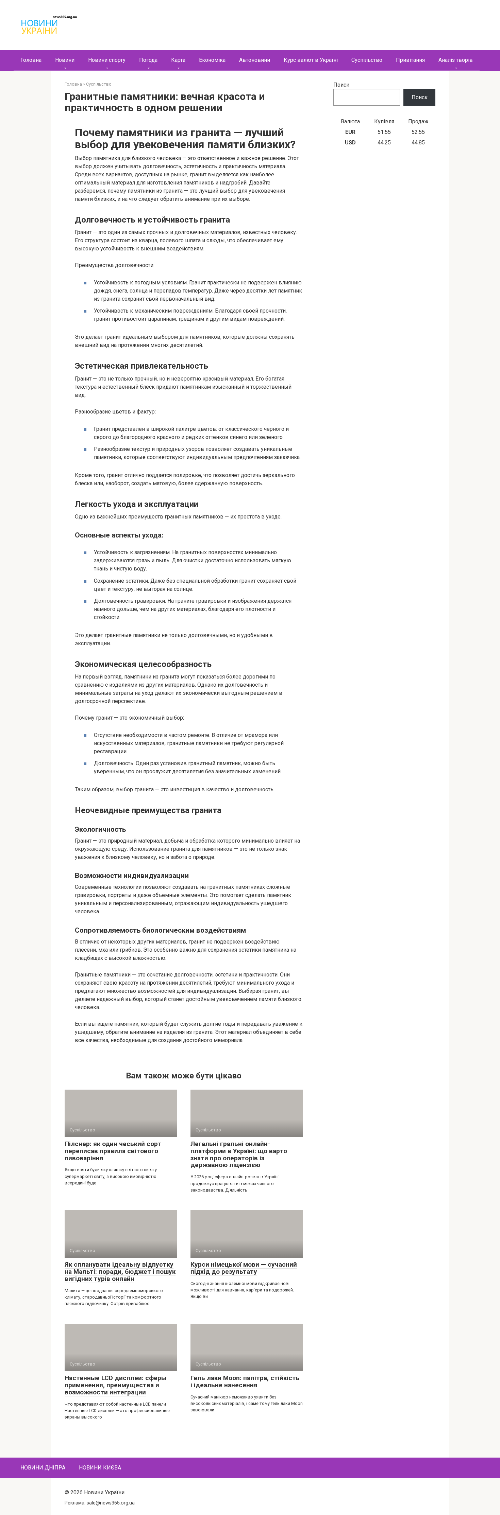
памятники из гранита (155, 191)
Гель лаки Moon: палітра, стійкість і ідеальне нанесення (245, 1381)
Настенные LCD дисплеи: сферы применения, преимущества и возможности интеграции (115, 1385)
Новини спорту (107, 60)
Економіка (212, 60)
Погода (148, 60)
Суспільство (366, 60)
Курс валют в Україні (311, 60)
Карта (178, 60)
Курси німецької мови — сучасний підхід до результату (243, 1268)
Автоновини (254, 60)
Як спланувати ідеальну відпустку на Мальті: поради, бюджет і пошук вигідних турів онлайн (120, 1272)
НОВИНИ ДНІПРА (42, 1467)
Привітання (410, 60)
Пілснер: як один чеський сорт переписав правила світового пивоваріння (113, 1151)
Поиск (341, 85)
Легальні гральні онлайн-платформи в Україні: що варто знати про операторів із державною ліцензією (238, 1154)
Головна (30, 60)
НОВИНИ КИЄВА (100, 1467)
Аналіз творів (455, 60)
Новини (64, 60)
